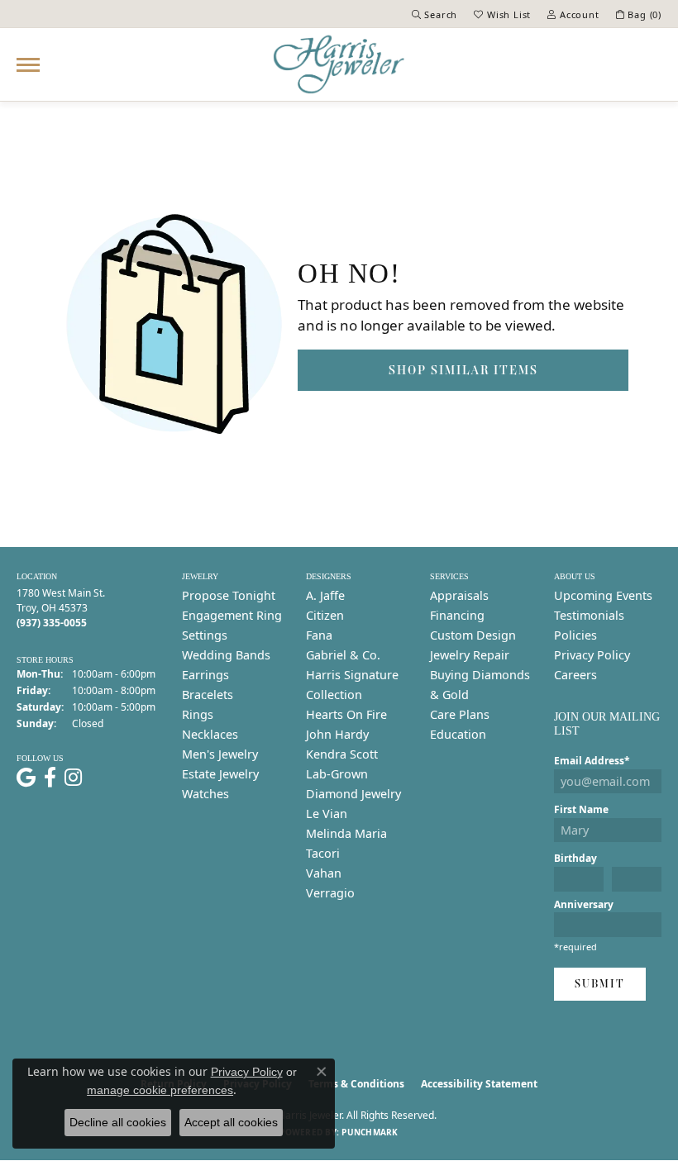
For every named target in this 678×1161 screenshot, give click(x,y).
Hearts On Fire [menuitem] (346, 714)
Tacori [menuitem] (323, 853)
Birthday (575, 858)
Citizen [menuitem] (325, 615)
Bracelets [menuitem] (207, 694)
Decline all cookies (117, 1122)
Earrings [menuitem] (205, 675)
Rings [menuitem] (197, 714)
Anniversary (584, 904)
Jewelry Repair (469, 655)
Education (458, 734)
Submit (600, 983)
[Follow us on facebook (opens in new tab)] (50, 777)
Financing (457, 615)
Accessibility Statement (479, 1084)
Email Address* (592, 761)
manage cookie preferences (160, 1090)
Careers (575, 675)
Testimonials (589, 615)
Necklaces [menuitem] (210, 734)
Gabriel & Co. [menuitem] (343, 655)
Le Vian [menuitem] (326, 813)
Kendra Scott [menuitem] (342, 754)
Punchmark (369, 1132)
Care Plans (459, 714)
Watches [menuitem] (205, 794)
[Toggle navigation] (28, 64)
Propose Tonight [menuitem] (228, 595)
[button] (435, 14)
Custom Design (473, 635)
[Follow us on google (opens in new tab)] (26, 777)
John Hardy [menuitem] (337, 734)
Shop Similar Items (463, 369)
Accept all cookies (231, 1122)
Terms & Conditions (356, 1084)
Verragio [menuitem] (330, 893)
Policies (575, 635)
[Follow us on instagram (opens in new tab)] (73, 777)
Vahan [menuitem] (323, 873)
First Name (581, 809)
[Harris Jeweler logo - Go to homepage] (339, 64)
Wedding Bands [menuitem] (226, 655)
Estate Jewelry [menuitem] (220, 774)
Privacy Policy (592, 655)
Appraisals (459, 595)
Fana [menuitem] (319, 635)
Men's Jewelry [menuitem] (220, 754)
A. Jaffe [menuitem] (325, 595)
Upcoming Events (603, 595)
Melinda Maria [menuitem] (346, 833)
